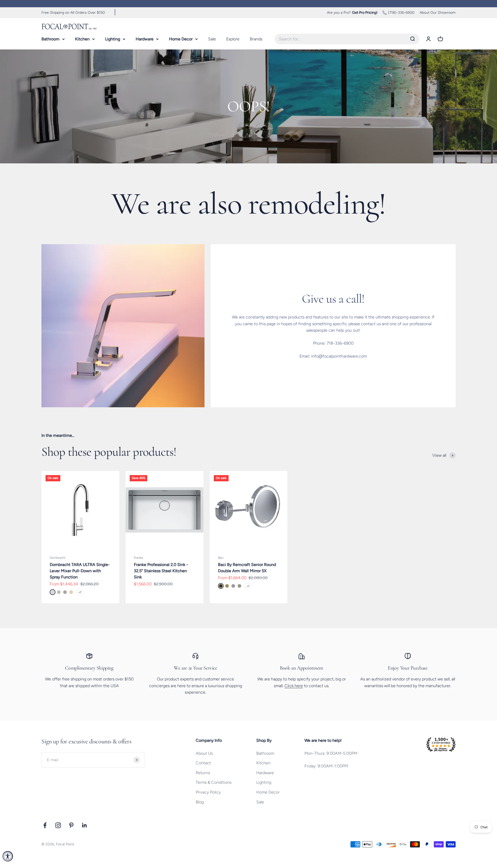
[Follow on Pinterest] (71, 825)
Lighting (112, 38)
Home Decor (181, 38)
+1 (248, 586)
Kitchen (82, 38)
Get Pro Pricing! (364, 12)
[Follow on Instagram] (58, 825)
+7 (79, 592)
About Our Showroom (438, 12)
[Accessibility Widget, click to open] (8, 856)
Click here (293, 685)
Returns (203, 772)
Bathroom (50, 38)
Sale (212, 38)
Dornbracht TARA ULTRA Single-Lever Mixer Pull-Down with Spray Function (80, 570)
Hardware (145, 38)
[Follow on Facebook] (44, 825)
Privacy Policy (208, 792)
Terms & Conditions (213, 782)
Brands (256, 38)
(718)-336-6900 (401, 12)
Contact (203, 762)
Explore (232, 38)
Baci (221, 558)
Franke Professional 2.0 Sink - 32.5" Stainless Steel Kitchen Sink (161, 570)
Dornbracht (57, 558)
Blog (200, 802)
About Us (204, 753)
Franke (138, 558)
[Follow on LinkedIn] (84, 825)
